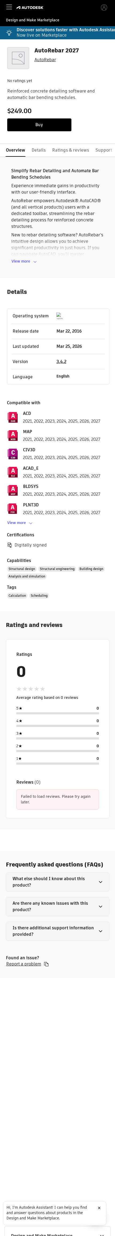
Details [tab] (39, 150)
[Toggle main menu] (9, 7)
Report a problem (23, 964)
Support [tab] (103, 150)
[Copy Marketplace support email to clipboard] (46, 964)
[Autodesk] (31, 7)
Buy (39, 125)
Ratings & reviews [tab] (70, 150)
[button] (57, 882)
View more (20, 261)
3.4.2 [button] (61, 362)
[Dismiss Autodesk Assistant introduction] (99, 1208)
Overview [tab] (15, 150)
